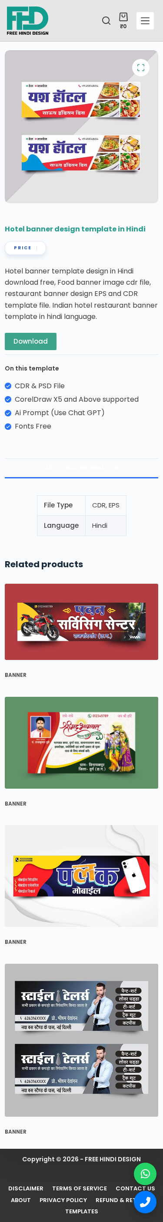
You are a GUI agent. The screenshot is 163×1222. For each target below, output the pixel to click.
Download (30, 341)
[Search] (106, 20)
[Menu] (145, 20)
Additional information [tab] (81, 467)
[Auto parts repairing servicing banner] (81, 622)
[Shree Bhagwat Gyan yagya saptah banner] (81, 743)
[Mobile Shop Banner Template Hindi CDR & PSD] (81, 876)
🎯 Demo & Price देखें (81, 1196)
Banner (16, 675)
